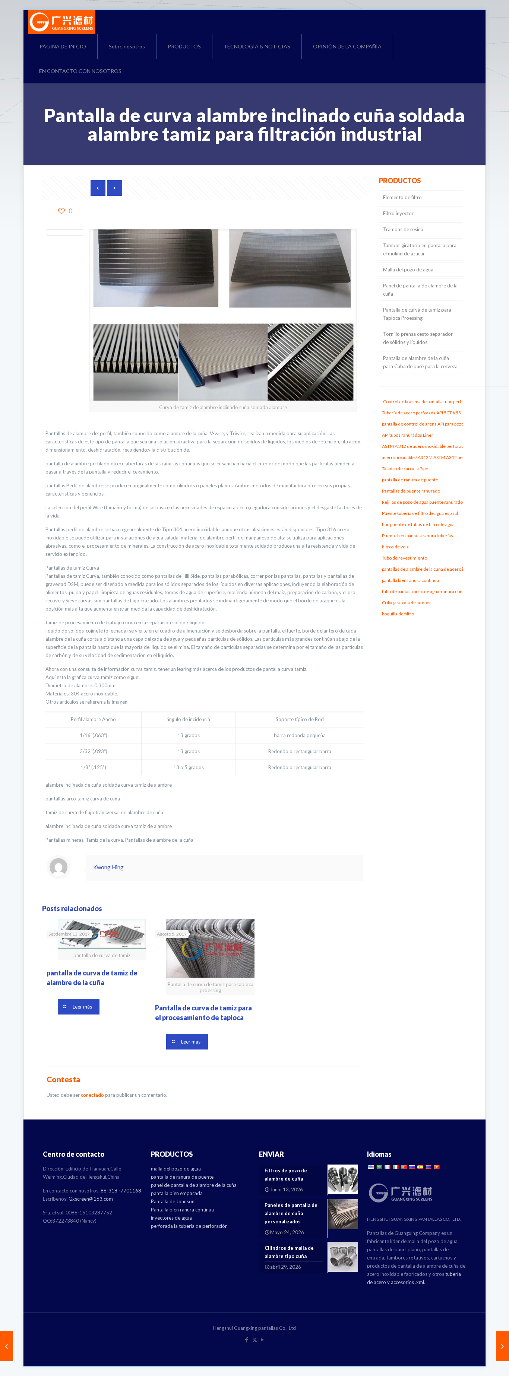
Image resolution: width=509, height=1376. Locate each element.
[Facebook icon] (247, 1339)
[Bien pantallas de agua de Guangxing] (61, 22)
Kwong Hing (108, 867)
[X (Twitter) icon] (254, 1339)
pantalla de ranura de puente (182, 1177)
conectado (92, 1095)
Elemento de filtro (402, 197)
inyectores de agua (171, 1218)
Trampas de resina (403, 229)
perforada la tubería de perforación (189, 1226)
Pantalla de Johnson (173, 1201)
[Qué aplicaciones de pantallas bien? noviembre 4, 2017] (502, 1346)
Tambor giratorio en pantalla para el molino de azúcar (419, 249)
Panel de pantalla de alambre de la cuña (420, 290)
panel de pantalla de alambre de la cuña (194, 1185)
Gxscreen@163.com (91, 1199)
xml (420, 1282)
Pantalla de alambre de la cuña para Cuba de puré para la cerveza (420, 362)
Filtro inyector (398, 213)
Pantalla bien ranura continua (182, 1210)
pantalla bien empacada (177, 1193)
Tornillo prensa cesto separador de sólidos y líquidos (418, 338)
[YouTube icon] (262, 1339)
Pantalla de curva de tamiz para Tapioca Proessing (417, 314)
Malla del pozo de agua (408, 270)
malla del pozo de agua (176, 1169)
